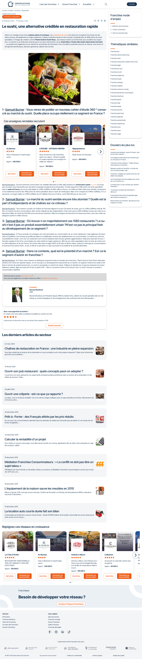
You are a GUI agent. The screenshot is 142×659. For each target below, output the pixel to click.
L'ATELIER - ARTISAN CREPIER (52, 148)
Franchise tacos (116, 130)
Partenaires (6, 617)
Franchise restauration (12, 17)
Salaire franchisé (53, 624)
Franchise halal (115, 103)
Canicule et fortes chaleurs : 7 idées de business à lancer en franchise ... (125, 164)
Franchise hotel (115, 58)
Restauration (25, 10)
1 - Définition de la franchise (119, 26)
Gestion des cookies (118, 655)
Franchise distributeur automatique (122, 93)
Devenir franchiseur (8, 627)
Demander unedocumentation (26, 174)
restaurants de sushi (60, 35)
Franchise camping (117, 82)
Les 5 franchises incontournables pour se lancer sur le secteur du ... (125, 180)
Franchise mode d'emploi (120, 17)
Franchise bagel (116, 65)
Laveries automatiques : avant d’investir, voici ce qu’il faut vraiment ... (125, 153)
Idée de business (53, 617)
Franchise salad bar (117, 117)
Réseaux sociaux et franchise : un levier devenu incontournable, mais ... (124, 169)
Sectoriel (17, 10)
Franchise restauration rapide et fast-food (124, 62)
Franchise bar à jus (116, 68)
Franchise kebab (116, 106)
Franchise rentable (54, 619)
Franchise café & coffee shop (120, 55)
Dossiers (10, 10)
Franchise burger (116, 79)
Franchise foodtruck (117, 96)
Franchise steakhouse (118, 123)
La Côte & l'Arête (12, 555)
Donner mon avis (54, 325)
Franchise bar (115, 51)
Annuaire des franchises (10, 624)
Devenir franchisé (54, 622)
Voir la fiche (11, 174)
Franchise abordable (54, 627)
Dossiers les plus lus (123, 145)
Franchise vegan (116, 134)
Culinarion (109, 555)
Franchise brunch (116, 72)
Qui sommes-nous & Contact (48, 655)
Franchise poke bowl (117, 113)
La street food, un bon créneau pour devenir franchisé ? (125, 185)
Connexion (132, 4)
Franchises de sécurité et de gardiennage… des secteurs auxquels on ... (124, 196)
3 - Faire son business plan (119, 33)
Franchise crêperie (117, 86)
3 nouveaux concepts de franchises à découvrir (122, 191)
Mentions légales (97, 655)
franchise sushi (26, 276)
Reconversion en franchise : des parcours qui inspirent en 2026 (125, 202)
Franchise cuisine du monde (120, 89)
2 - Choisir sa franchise (118, 29)
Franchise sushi (116, 127)
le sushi (94, 185)
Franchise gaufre (116, 99)
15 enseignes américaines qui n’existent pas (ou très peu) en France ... (125, 158)
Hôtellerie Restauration (49, 278)
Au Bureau (42, 555)
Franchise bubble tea (117, 75)
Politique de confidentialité (74, 655)
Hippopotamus (78, 148)
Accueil (4, 10)
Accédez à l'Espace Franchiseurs (71, 604)
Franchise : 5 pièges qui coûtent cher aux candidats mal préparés (125, 175)
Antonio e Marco (78, 555)
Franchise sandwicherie (118, 120)
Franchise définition (8, 619)
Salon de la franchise (9, 622)
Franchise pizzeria (116, 110)
